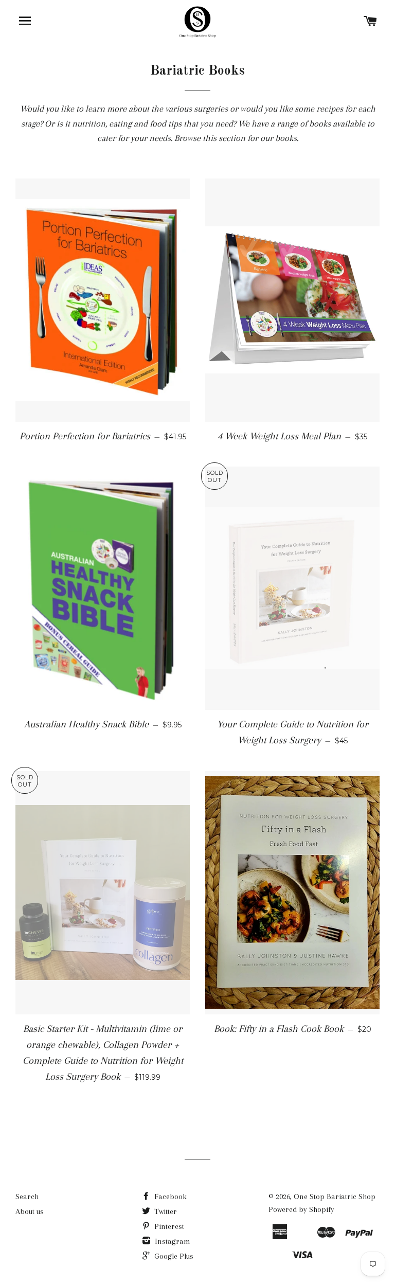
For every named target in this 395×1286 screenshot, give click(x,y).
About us (29, 1211)
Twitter (164, 1211)
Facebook (169, 1196)
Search (27, 1196)
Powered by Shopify (301, 1209)
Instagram (171, 1241)
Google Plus (172, 1256)
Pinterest (168, 1226)
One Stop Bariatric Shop (334, 1196)
